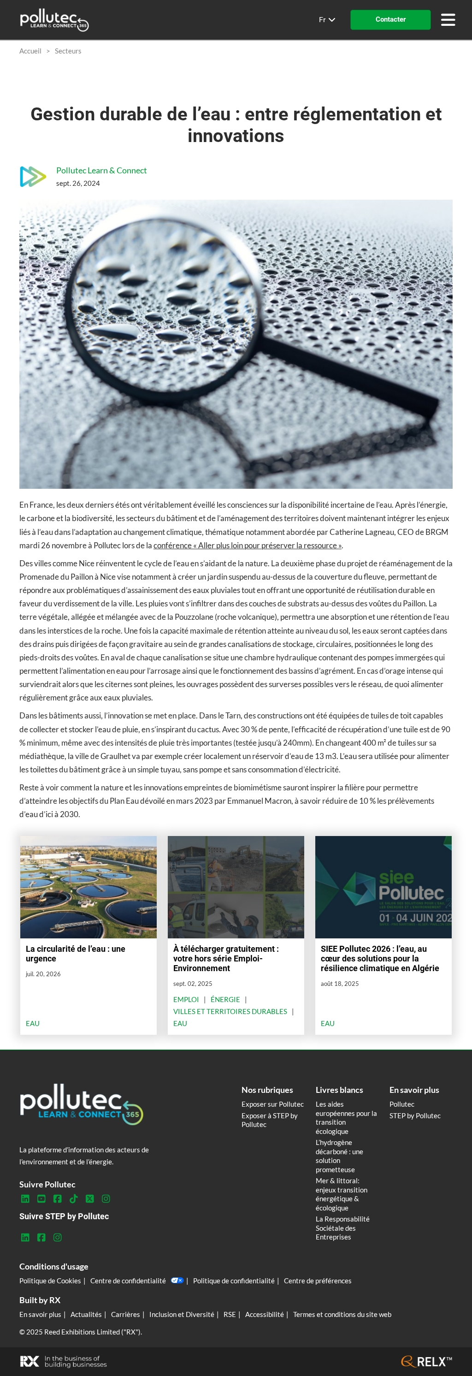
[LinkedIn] (25, 1199)
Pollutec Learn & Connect (101, 170)
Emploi (186, 999)
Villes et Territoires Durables (230, 1011)
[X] (89, 1199)
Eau (33, 1023)
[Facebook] (57, 1199)
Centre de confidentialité (128, 1280)
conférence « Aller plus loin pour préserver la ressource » (247, 545)
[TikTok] (73, 1199)
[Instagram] (106, 1199)
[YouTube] (41, 1199)
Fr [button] (323, 19)
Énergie (225, 999)
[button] (390, 20)
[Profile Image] (33, 176)
